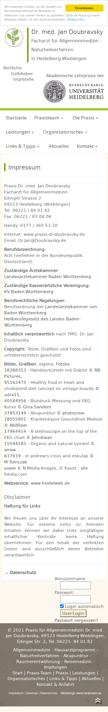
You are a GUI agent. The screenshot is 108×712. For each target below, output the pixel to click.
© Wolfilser (15, 425)
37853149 (15, 413)
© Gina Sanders (34, 407)
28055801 (15, 419)
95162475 (15, 382)
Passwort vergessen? (76, 620)
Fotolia (63, 364)
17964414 (15, 431)
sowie (10, 468)
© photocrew (70, 413)
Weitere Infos (75, 19)
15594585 (15, 443)
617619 (12, 456)
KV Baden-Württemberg (28, 291)
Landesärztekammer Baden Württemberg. (48, 276)
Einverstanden (84, 8)
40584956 (15, 400)
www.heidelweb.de (50, 483)
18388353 (15, 370)
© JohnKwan (39, 437)
